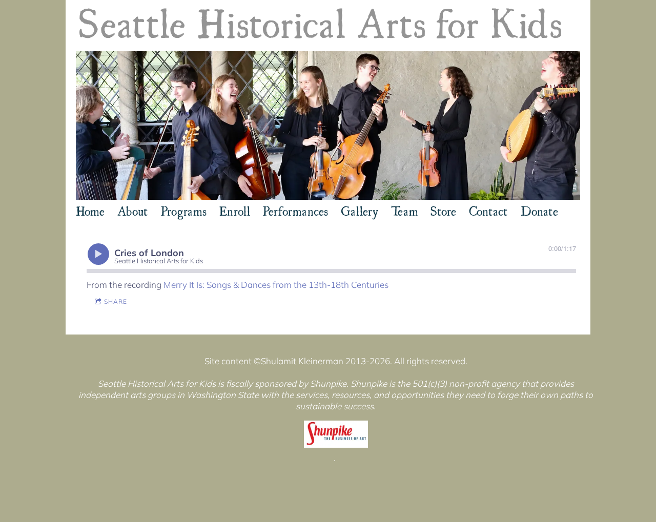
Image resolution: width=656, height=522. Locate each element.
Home (90, 210)
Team (404, 210)
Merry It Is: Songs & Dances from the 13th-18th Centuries (275, 284)
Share (115, 301)
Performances (295, 210)
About (132, 210)
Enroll (234, 210)
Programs (184, 210)
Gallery (359, 210)
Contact (488, 210)
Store (443, 210)
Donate (539, 210)
